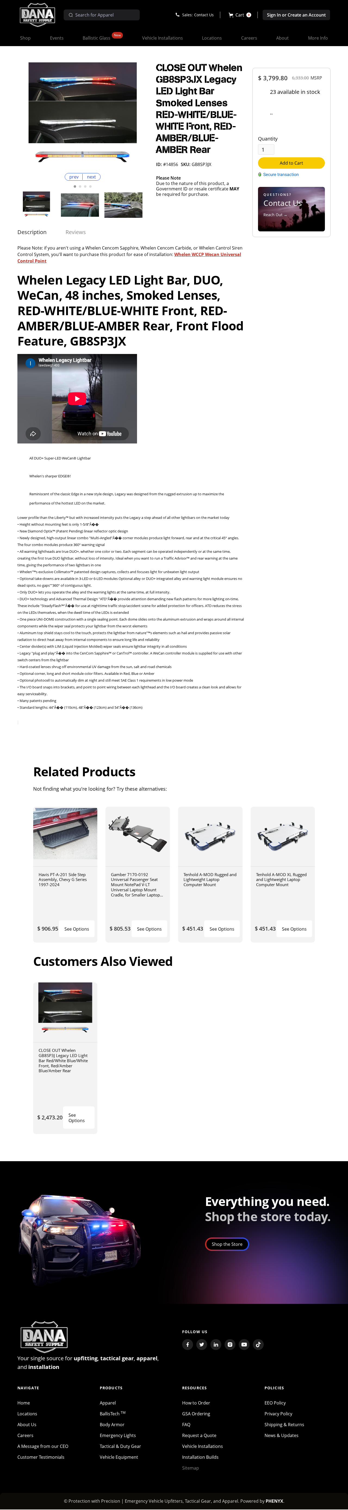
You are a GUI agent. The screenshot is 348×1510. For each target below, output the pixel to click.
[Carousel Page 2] (80, 186)
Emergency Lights (118, 1435)
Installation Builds (200, 1457)
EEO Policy (275, 1403)
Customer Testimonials (40, 1457)
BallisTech (113, 1414)
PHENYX (274, 1501)
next (91, 177)
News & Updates (282, 1435)
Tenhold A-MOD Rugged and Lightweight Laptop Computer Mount (210, 879)
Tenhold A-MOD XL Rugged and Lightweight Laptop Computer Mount (281, 879)
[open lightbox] (82, 116)
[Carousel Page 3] (85, 186)
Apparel (108, 1403)
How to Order (196, 1403)
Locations (27, 1414)
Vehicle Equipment (119, 1457)
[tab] (31, 232)
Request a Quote (199, 1435)
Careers (25, 1435)
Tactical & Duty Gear (120, 1446)
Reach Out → (275, 214)
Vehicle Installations (202, 1446)
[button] (240, 15)
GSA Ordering (196, 1414)
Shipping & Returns (284, 1425)
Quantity (268, 138)
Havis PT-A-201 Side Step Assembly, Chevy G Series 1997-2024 (63, 879)
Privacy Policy (278, 1414)
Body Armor (112, 1425)
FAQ (186, 1425)
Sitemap (190, 1468)
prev (74, 177)
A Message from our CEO (42, 1446)
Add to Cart (291, 163)
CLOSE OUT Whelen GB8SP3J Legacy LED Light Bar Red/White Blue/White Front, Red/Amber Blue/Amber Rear (63, 1060)
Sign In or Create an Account (296, 15)
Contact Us (204, 14)
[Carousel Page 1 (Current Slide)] (75, 186)
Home (23, 1403)
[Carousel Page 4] (90, 186)
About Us (26, 1425)
